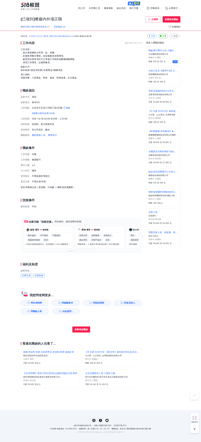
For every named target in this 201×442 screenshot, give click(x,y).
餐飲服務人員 (38, 135)
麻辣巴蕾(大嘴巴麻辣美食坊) (61, 36)
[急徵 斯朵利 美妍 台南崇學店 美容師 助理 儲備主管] (50, 357)
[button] (142, 237)
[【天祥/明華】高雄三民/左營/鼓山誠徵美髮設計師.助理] (50, 379)
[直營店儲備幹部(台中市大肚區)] (163, 96)
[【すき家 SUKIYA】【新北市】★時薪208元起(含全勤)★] (112, 357)
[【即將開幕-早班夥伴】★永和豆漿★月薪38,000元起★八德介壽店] (163, 137)
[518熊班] (30, 6)
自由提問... (67, 311)
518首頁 (32, 36)
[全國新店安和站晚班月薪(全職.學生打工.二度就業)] (163, 157)
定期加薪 (38, 275)
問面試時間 (98, 303)
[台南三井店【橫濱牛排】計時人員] (163, 76)
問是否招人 (129, 303)
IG (94, 420)
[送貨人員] (163, 218)
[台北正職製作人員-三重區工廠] (112, 379)
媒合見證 (121, 8)
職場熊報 (108, 8)
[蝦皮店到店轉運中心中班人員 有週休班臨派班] (163, 177)
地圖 (68, 108)
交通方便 (26, 275)
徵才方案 (134, 8)
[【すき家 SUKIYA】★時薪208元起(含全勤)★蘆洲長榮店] (163, 117)
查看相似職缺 (171, 19)
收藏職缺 (176, 27)
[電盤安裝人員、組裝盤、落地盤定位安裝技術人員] (163, 238)
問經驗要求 (67, 303)
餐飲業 (46, 36)
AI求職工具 (94, 8)
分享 (153, 36)
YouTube (107, 420)
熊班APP (194, 422)
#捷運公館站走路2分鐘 (43, 113)
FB (100, 420)
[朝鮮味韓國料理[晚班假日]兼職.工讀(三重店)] (163, 197)
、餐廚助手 (51, 135)
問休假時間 (36, 303)
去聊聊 (154, 19)
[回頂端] (194, 395)
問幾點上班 (36, 311)
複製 (176, 36)
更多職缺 (59, 27)
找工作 (81, 8)
